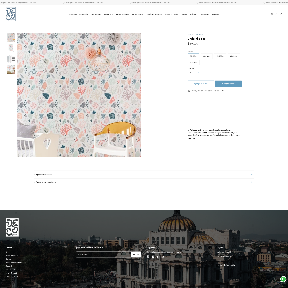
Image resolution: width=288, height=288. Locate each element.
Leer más (191, 138)
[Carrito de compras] (281, 14)
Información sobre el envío (45, 182)
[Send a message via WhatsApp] (283, 279)
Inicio (189, 34)
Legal (219, 261)
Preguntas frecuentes (43, 174)
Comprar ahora (228, 83)
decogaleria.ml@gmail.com (16, 262)
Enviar (136, 255)
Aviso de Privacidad (225, 252)
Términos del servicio (225, 256)
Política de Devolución (226, 265)
